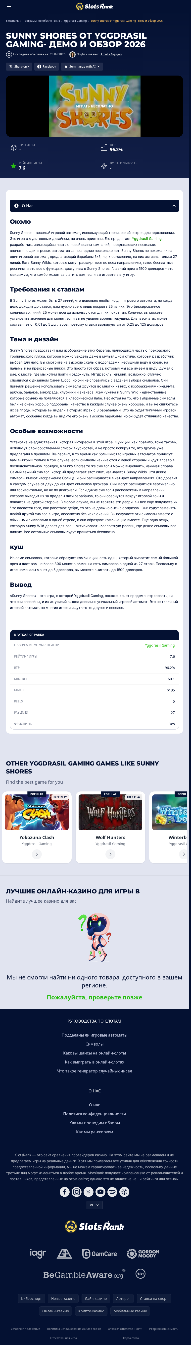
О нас (94, 1105)
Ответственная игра (63, 1338)
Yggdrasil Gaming (147, 238)
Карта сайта (131, 1338)
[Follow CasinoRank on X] (89, 1192)
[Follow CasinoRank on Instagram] (77, 1192)
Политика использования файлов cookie (74, 1329)
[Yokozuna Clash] (37, 827)
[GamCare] (99, 1254)
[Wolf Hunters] (110, 827)
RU (92, 1205)
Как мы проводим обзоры (94, 1123)
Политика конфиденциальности (94, 1114)
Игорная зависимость (163, 1329)
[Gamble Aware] (85, 1274)
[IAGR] (38, 1254)
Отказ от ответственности (125, 1329)
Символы (94, 1044)
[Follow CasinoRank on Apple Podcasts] (124, 1192)
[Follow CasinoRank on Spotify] (112, 1192)
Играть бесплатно (94, 106)
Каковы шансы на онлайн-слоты (94, 1053)
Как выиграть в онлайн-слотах (94, 1062)
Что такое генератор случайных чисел (94, 1071)
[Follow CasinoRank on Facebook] (65, 1192)
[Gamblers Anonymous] (64, 1254)
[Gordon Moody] (143, 1254)
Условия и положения (25, 1329)
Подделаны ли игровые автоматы (94, 1035)
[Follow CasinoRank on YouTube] (100, 1192)
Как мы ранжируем (94, 1132)
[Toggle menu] (9, 6)
